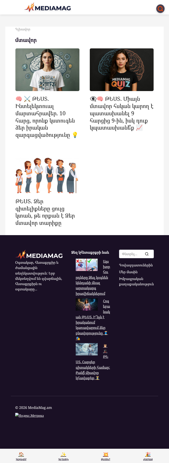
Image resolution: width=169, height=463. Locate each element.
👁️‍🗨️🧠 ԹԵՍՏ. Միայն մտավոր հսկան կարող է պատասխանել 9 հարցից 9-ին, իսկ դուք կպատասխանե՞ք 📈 (121, 113)
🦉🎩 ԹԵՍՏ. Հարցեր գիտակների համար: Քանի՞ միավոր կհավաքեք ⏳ (93, 361)
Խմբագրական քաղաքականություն (136, 281)
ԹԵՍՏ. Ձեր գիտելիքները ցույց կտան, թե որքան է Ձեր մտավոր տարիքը (45, 211)
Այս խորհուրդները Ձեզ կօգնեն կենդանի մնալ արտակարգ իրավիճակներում (93, 277)
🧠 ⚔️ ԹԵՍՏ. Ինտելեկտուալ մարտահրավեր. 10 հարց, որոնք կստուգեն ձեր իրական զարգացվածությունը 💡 (46, 116)
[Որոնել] (146, 254)
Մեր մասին (128, 271)
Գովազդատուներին (136, 265)
